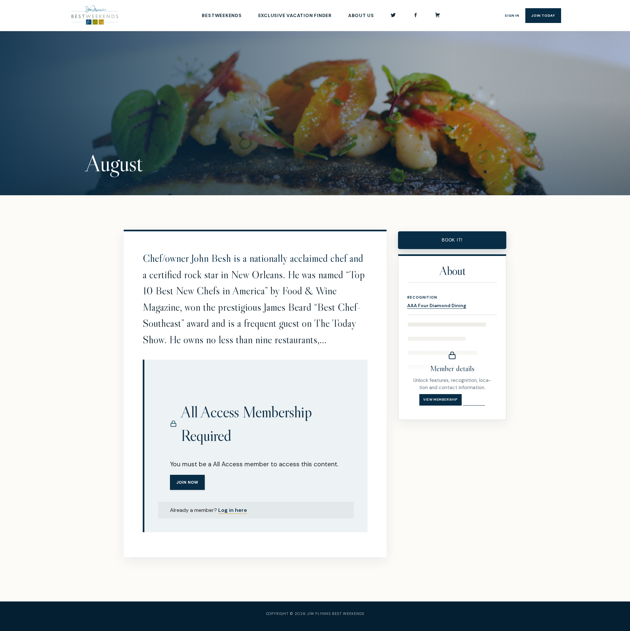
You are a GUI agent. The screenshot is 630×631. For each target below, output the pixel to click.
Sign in (512, 15)
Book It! (452, 240)
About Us (361, 15)
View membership (440, 399)
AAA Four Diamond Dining (436, 305)
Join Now (188, 482)
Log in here (232, 510)
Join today (543, 15)
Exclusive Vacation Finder (295, 15)
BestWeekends (222, 15)
